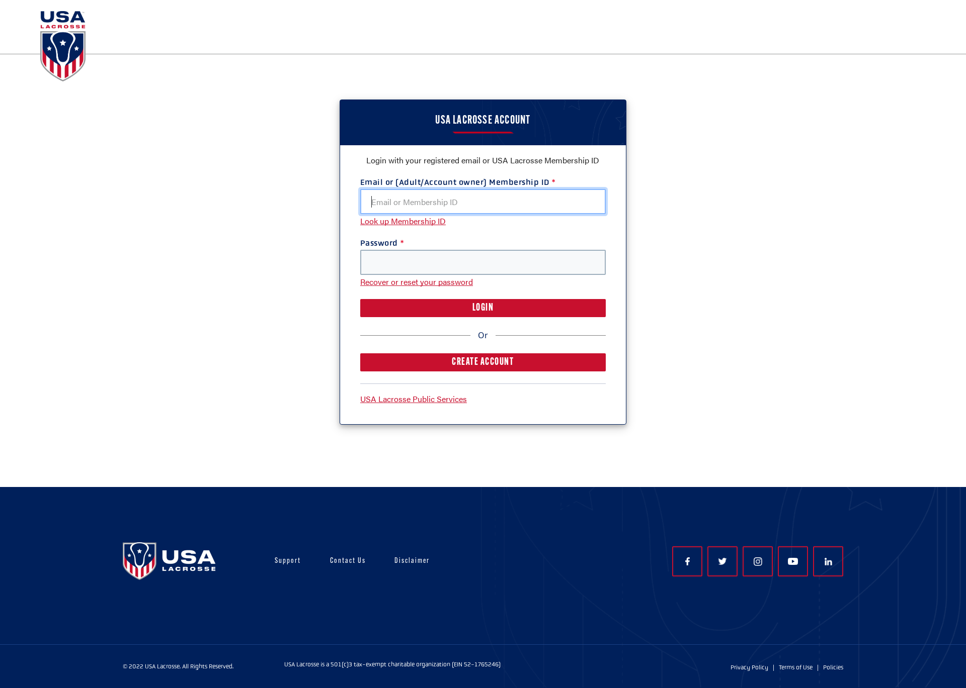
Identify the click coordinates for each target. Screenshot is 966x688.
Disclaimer (412, 561)
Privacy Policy (749, 667)
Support (288, 561)
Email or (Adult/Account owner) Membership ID (454, 182)
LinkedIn (828, 561)
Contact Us (348, 561)
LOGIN (483, 308)
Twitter (722, 561)
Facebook (687, 561)
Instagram (758, 561)
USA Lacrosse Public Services (413, 399)
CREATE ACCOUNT (483, 362)
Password (379, 243)
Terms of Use (796, 667)
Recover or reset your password (416, 281)
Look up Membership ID (403, 221)
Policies (833, 667)
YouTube (793, 561)
